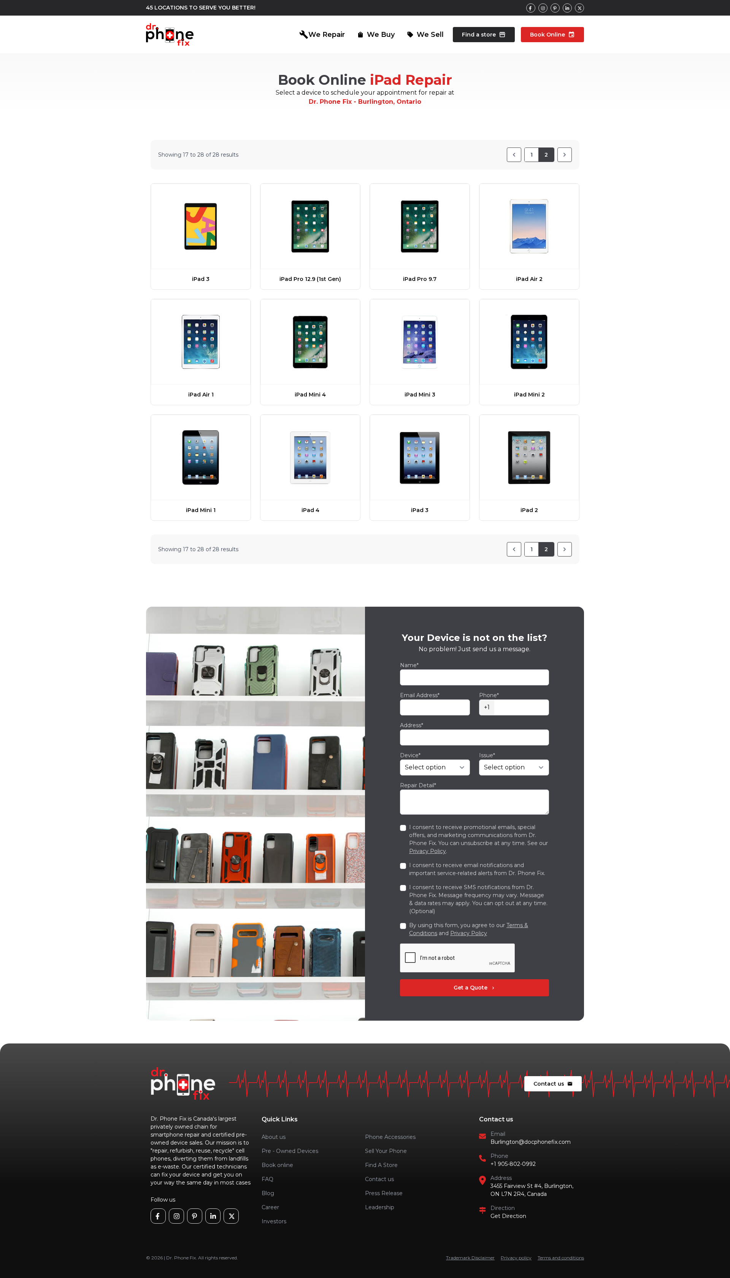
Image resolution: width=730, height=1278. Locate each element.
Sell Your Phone (386, 1151)
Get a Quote (475, 987)
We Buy (376, 34)
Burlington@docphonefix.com (530, 1141)
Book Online (552, 34)
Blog (268, 1193)
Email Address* (420, 695)
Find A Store (381, 1165)
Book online (277, 1165)
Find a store (484, 34)
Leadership (379, 1207)
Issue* (487, 755)
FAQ (267, 1179)
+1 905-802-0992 (513, 1164)
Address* (411, 725)
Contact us (553, 1083)
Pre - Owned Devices (290, 1151)
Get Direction (508, 1216)
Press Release (384, 1193)
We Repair (322, 34)
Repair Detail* (418, 785)
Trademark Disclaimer (470, 1258)
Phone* (489, 695)
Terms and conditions (561, 1258)
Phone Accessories (390, 1137)
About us (274, 1137)
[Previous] (514, 154)
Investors (274, 1221)
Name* (409, 665)
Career (270, 1207)
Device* (410, 755)
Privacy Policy (427, 851)
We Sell (425, 34)
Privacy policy (516, 1258)
